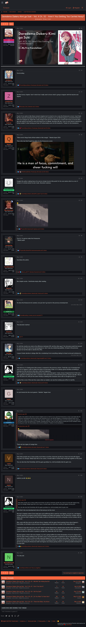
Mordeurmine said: (23, 426)
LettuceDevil (78, 588)
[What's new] (82, 7)
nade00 (79, 598)
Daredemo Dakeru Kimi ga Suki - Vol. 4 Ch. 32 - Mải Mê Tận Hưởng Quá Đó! (28, 581)
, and (31, 315)
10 (33, 598)
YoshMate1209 (9, 267)
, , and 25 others (35, 128)
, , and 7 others (35, 447)
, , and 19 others (34, 382)
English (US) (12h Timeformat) (10, 621)
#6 (81, 178)
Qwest (9, 144)
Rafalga (8, 353)
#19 (81, 496)
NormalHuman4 (9, 562)
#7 (81, 200)
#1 (81, 28)
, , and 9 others (32, 229)
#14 (81, 364)
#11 (81, 300)
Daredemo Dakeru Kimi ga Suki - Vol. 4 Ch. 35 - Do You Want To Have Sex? (27, 596)
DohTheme (69, 624)
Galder (9, 399)
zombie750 (9, 101)
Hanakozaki (78, 593)
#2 (81, 70)
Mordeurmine (8, 210)
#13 (81, 343)
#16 (81, 410)
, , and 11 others (35, 358)
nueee (9, 485)
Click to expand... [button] (49, 439)
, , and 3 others (29, 106)
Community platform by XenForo (71, 623)
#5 (81, 134)
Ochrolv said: (21, 414)
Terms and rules (32, 621)
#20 (81, 552)
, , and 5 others (33, 250)
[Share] (79, 28)
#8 (81, 235)
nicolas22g (8, 245)
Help (49, 621)
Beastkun (79, 603)
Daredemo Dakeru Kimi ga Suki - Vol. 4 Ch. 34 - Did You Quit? (23, 591)
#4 (81, 113)
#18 (81, 475)
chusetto (9, 332)
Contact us (23, 621)
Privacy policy (42, 621)
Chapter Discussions (24, 583)
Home (53, 621)
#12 (81, 322)
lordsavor (9, 80)
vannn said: (21, 500)
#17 (81, 453)
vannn (9, 463)
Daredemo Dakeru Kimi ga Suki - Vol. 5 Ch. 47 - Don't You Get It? (25, 586)
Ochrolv (8, 123)
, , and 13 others (34, 85)
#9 (81, 257)
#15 (81, 389)
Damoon (9, 288)
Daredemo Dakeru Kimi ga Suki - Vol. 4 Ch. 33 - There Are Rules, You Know (27, 601)
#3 (81, 91)
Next (11, 24)
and (29, 567)
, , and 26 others (35, 171)
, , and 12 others (34, 193)
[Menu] (2, 2)
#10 (81, 278)
